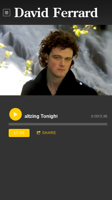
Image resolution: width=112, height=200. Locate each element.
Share (49, 133)
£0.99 (19, 133)
